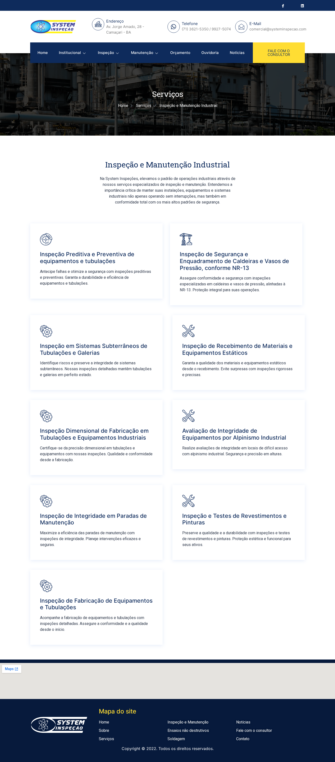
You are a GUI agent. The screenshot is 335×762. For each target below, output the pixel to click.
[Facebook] (282, 5)
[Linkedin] (302, 5)
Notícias (237, 52)
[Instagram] (292, 5)
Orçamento (180, 52)
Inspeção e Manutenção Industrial (167, 164)
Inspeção (106, 52)
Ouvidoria (210, 52)
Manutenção (142, 52)
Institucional (70, 52)
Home (43, 52)
